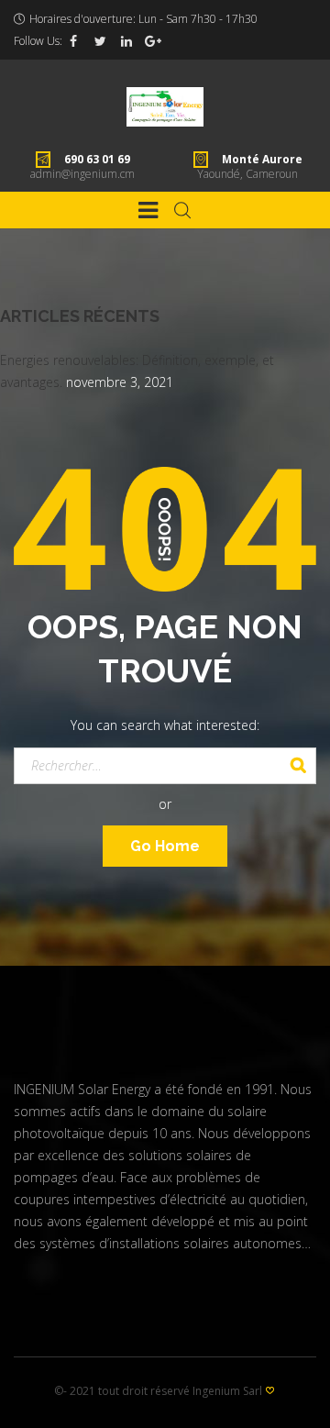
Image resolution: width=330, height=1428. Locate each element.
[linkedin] (127, 41)
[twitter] (100, 41)
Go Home (165, 846)
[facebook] (73, 41)
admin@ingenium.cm (82, 174)
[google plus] (153, 41)
